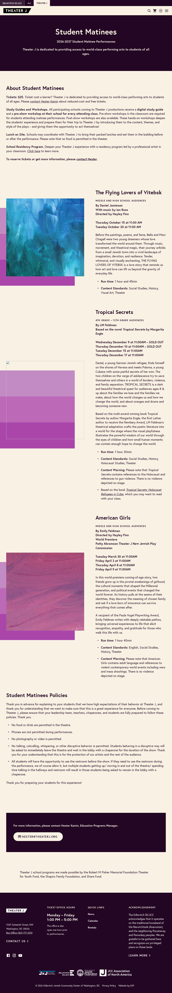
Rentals (92, 927)
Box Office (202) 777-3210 (19, 932)
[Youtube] (20, 955)
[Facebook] (8, 955)
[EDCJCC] (66, 973)
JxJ (29, 3)
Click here (33, 151)
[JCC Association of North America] (116, 973)
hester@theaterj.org (39, 836)
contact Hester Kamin (44, 101)
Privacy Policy (109, 985)
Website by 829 (126, 985)
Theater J (41, 3)
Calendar (93, 921)
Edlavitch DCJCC (12, 3)
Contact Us (16, 941)
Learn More (138, 955)
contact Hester (86, 159)
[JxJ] (47, 972)
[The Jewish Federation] (87, 973)
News (91, 914)
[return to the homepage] (17, 910)
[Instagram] (14, 955)
